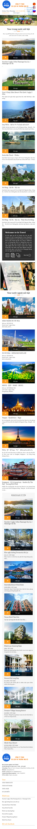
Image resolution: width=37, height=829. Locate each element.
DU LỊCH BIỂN (6, 791)
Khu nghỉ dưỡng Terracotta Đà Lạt (10, 802)
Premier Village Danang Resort (9, 817)
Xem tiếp (26, 255)
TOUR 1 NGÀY (5, 788)
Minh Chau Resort (6, 820)
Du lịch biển (31, 13)
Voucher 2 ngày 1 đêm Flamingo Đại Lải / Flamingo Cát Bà (16, 799)
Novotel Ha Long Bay (7, 814)
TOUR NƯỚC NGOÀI (7, 785)
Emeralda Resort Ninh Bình (9, 805)
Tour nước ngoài (31, 9)
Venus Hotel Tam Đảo (7, 808)
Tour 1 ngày (31, 11)
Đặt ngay (15, 57)
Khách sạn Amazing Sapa (8, 811)
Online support (16, 12)
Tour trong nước (31, 7)
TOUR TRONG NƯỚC (7, 782)
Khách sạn (30, 14)
